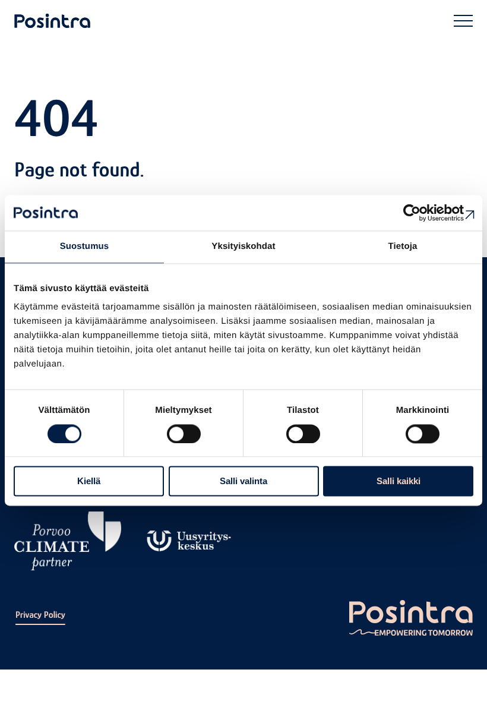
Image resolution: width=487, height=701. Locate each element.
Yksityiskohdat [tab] (243, 246)
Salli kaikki (398, 481)
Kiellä (88, 481)
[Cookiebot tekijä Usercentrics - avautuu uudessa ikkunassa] (421, 213)
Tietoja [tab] (403, 246)
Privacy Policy (40, 615)
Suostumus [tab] (84, 246)
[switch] (184, 433)
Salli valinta (243, 481)
